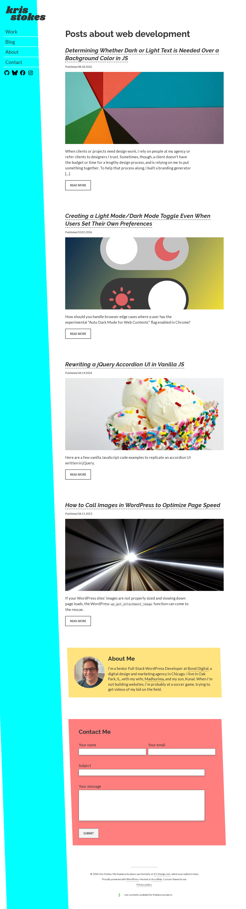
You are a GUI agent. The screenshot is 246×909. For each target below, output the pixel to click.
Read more (78, 185)
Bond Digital (198, 668)
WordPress (132, 879)
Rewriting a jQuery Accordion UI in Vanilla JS (124, 364)
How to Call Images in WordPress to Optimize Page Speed (142, 505)
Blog (10, 42)
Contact (13, 62)
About (12, 52)
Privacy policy (144, 884)
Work (11, 32)
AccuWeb (156, 879)
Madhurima (154, 679)
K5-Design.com (162, 874)
